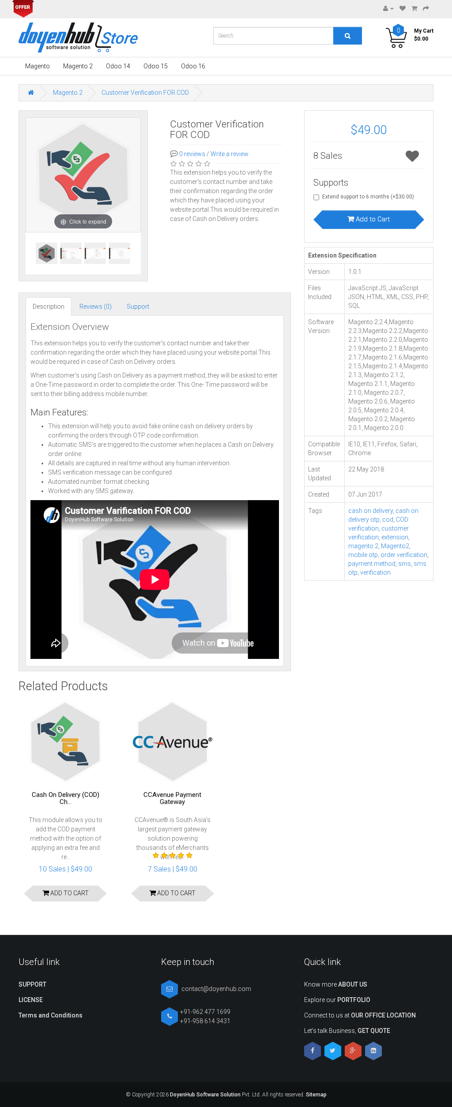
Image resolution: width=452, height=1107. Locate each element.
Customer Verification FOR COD (145, 92)
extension (394, 537)
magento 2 (363, 546)
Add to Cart (372, 219)
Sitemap (316, 1095)
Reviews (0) (95, 306)
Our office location (383, 1015)
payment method (372, 563)
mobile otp (363, 554)
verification (375, 572)
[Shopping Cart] (414, 8)
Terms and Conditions (51, 1015)
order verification (403, 554)
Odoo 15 (155, 66)
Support (138, 306)
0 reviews (192, 153)
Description (48, 306)
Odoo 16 (193, 66)
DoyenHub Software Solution (205, 1095)
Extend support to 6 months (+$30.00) (368, 197)
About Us (352, 984)
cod (387, 519)
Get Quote (374, 1030)
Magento (37, 66)
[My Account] (388, 8)
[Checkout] (426, 8)
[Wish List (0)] (402, 8)
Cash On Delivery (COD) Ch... (65, 798)
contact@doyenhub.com (216, 988)
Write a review (230, 153)
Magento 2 (78, 66)
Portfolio (353, 999)
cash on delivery (370, 510)
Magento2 (395, 546)
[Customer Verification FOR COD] (70, 253)
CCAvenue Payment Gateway (172, 798)
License (31, 999)
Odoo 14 (118, 66)
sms (404, 563)
